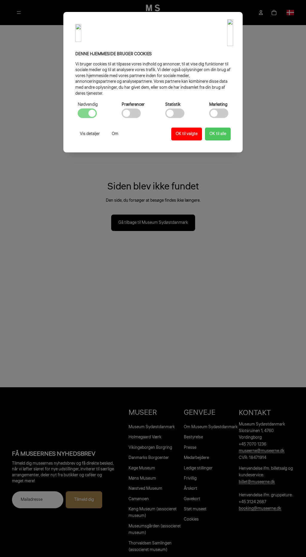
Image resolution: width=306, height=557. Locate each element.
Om (115, 134)
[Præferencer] (131, 113)
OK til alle (217, 134)
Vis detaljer (90, 134)
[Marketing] (218, 113)
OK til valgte (187, 134)
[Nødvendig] (87, 113)
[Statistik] (174, 113)
